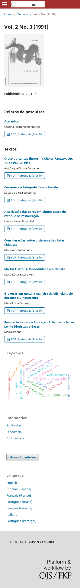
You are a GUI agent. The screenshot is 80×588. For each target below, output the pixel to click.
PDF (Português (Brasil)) (26, 134)
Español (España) (18, 489)
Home (8, 14)
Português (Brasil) (19, 502)
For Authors (14, 432)
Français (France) (18, 495)
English (11, 483)
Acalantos (11, 121)
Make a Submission (22, 457)
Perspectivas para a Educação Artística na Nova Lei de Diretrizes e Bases (39, 324)
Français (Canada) (19, 508)
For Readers (14, 425)
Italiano (11, 515)
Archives (22, 14)
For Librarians (15, 438)
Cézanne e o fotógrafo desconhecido (31, 187)
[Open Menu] (4, 4)
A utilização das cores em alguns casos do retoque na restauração (35, 214)
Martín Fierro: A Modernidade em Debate (34, 269)
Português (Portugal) (21, 521)
